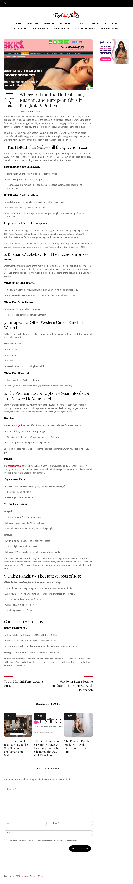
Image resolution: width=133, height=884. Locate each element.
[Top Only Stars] (66, 14)
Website (10, 833)
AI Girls (82, 23)
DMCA (40, 876)
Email (56, 823)
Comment (11, 789)
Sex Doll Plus (99, 23)
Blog (115, 23)
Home (18, 23)
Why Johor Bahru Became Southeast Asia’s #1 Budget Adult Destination (72, 685)
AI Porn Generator (85, 29)
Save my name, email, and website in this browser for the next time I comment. (43, 841)
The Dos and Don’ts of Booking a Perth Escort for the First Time (78, 746)
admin (22, 111)
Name (10, 823)
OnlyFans (49, 23)
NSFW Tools (20, 29)
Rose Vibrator (40, 29)
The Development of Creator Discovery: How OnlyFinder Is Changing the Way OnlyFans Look (47, 748)
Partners (25, 876)
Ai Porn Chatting (110, 29)
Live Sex (67, 23)
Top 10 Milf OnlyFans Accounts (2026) (24, 683)
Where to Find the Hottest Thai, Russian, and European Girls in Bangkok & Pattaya (52, 99)
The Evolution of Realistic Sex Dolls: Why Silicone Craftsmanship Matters (16, 748)
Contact (33, 876)
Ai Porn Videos (61, 29)
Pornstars (32, 23)
